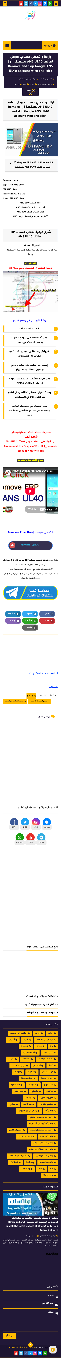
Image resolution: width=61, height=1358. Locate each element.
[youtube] (21, 3)
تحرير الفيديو (29, 1053)
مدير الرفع (19, 1091)
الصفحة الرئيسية (46, 85)
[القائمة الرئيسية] (7, 45)
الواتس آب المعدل (44, 1040)
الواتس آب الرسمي (18, 1033)
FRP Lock (14, 1162)
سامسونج (48, 1085)
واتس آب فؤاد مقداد (18, 1156)
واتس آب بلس (46, 1137)
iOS (51, 1169)
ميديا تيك (27, 1104)
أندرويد (11, 1040)
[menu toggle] (56, 3)
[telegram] (26, 3)
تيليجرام (37, 1066)
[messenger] (45, 3)
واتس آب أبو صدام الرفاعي (41, 1117)
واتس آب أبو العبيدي (27, 1111)
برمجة (32, 85)
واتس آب (49, 1111)
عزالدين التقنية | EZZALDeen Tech (19, 1348)
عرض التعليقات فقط (39, 701)
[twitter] (35, 3)
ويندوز (29, 1162)
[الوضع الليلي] (53, 1349)
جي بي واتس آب (18, 1066)
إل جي (37, 1033)
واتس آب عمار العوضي (43, 1143)
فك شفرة (15, 1085)
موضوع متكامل (46, 1104)
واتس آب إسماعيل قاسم (41, 1130)
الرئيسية (48, 46)
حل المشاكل (47, 1072)
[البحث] (5, 3)
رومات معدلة (27, 1078)
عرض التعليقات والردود (14, 701)
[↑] (30, 1344)
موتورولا (29, 1098)
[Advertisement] (30, 772)
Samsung (25, 1169)
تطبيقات (26, 1059)
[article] (30, 644)
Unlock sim (48, 1175)
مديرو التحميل (47, 1098)
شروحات (16, 85)
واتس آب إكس (16, 1130)
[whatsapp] (50, 3)
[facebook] (31, 3)
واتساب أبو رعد (46, 1162)
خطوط (31, 1072)
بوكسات (25, 1046)
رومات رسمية (47, 1078)
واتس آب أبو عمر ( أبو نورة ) (41, 1124)
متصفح (35, 1091)
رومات (17, 1072)
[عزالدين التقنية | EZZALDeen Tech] (30, 14)
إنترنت (25, 1040)
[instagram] (40, 3)
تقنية (25, 85)
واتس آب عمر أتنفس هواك (41, 1150)
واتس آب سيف (25, 1137)
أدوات (50, 1033)
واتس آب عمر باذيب (44, 1156)
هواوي (12, 1104)
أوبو (51, 1046)
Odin (40, 1169)
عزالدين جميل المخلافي (48, 1236)
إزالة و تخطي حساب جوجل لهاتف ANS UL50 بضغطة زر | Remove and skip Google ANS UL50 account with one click (30, 446)
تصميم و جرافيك (45, 1059)
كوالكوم (49, 1091)
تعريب (11, 1059)
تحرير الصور (48, 1053)
